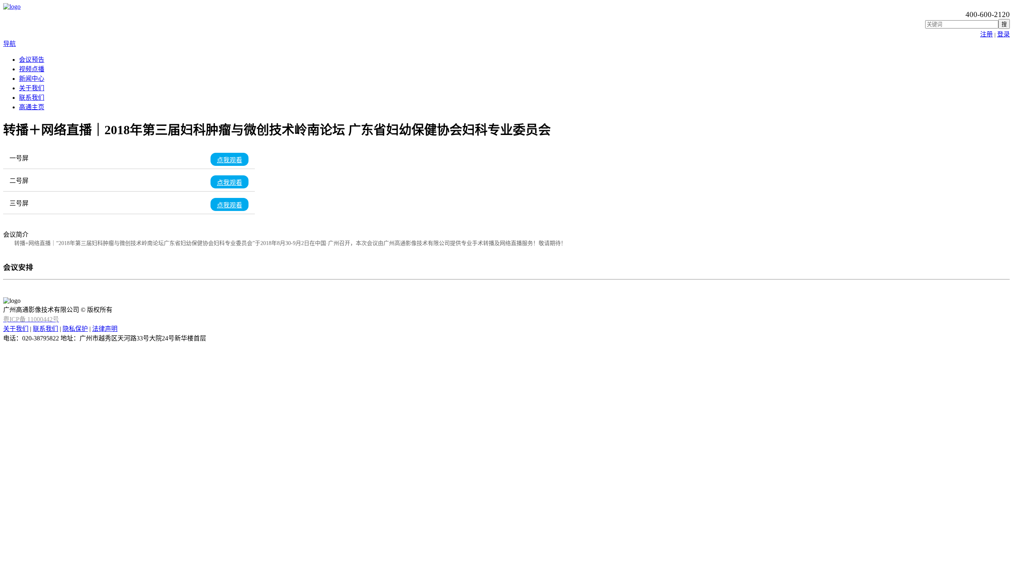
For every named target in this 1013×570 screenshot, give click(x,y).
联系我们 (31, 97)
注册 (986, 34)
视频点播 (31, 69)
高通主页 (31, 107)
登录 (1003, 34)
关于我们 (31, 88)
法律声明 (105, 328)
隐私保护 (75, 328)
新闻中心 (31, 78)
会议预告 (31, 59)
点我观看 (229, 159)
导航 (9, 43)
